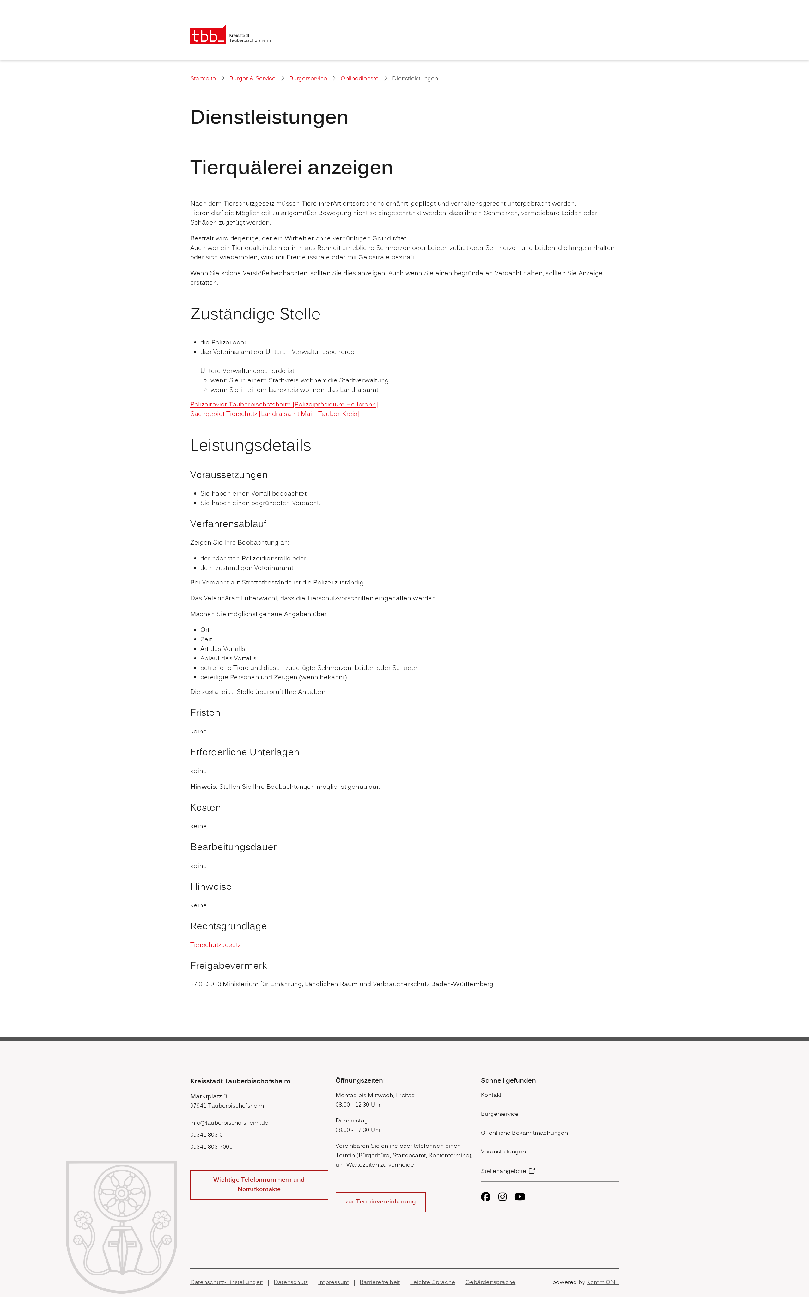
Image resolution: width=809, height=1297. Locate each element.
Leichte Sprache (432, 1282)
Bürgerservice (308, 79)
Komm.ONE (603, 1282)
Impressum (333, 1282)
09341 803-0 (206, 1135)
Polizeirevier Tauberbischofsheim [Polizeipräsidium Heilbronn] (284, 405)
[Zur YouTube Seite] (519, 1196)
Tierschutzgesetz (215, 945)
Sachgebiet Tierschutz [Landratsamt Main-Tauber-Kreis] (274, 414)
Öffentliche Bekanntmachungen (524, 1133)
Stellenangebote (503, 1171)
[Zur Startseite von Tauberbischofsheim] (230, 34)
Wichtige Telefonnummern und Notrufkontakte (259, 1185)
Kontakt (491, 1095)
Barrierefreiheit (380, 1282)
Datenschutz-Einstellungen (226, 1282)
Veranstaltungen (503, 1152)
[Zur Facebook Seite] (485, 1196)
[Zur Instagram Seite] (502, 1196)
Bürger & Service (252, 79)
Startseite (203, 79)
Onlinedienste (360, 79)
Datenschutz (291, 1282)
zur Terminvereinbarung (380, 1202)
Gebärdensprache (490, 1282)
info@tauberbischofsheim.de (229, 1123)
